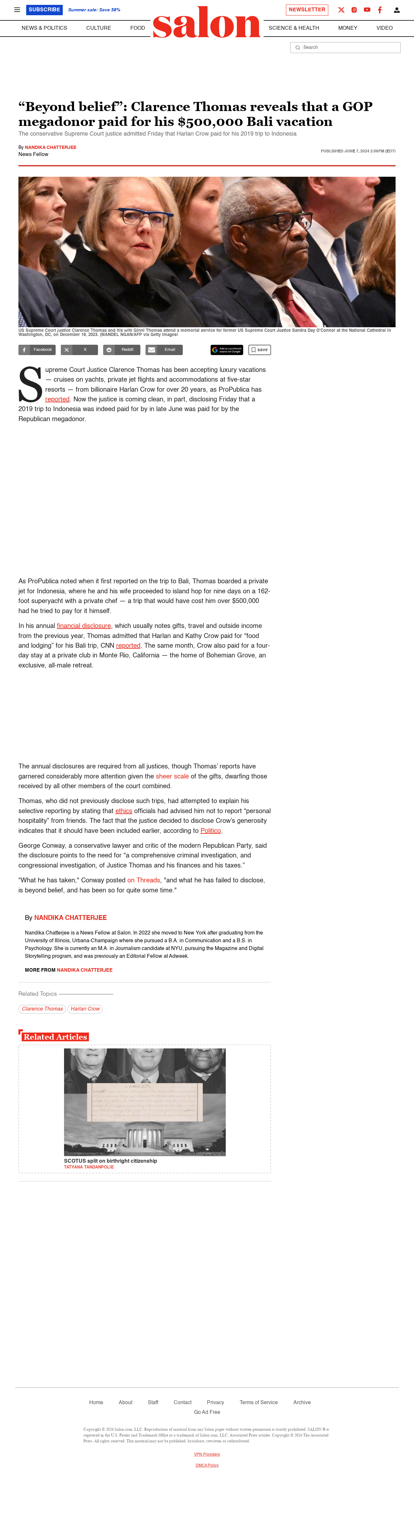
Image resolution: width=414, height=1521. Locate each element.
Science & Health (294, 28)
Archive (302, 1402)
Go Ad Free (207, 1412)
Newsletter (307, 10)
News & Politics (44, 28)
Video (384, 28)
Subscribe (44, 10)
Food (137, 28)
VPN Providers (207, 1455)
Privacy (215, 1402)
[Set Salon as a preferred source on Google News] (227, 350)
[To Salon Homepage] (207, 22)
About (125, 1402)
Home (96, 1402)
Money (347, 28)
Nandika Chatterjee (50, 147)
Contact (182, 1402)
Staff (153, 1402)
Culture (98, 28)
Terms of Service (259, 1402)
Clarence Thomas (42, 1009)
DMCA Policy (207, 1466)
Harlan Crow (85, 1009)
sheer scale (172, 777)
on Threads (143, 881)
